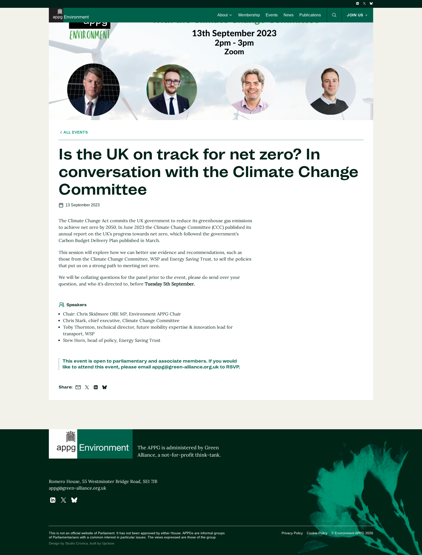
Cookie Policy (317, 533)
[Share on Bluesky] (104, 387)
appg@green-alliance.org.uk (185, 367)
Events (272, 15)
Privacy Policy (292, 533)
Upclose (108, 543)
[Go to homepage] (70, 15)
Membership (249, 15)
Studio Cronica (76, 543)
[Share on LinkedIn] (96, 387)
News (289, 15)
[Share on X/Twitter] (87, 387)
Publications (310, 15)
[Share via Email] (78, 387)
